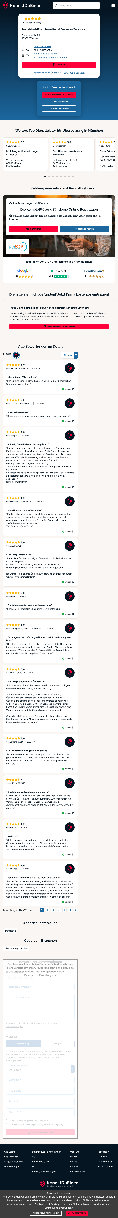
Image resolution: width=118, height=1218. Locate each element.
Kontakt (74, 1166)
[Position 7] (69, 176)
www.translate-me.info (45, 53)
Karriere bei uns (106, 1166)
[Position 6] (65, 176)
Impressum (103, 1151)
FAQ (34, 1166)
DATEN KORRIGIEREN (59, 108)
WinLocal (102, 1156)
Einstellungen (54, 1151)
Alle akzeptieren (77, 1213)
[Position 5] (61, 176)
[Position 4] (57, 176)
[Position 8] (73, 176)
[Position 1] (45, 176)
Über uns (74, 1151)
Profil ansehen (25, 166)
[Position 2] (49, 176)
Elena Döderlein (108, 151)
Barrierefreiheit (77, 1171)
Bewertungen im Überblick (47, 72)
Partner (74, 1161)
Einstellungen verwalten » (59, 1207)
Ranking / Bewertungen (44, 1171)
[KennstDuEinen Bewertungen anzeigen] (16, 355)
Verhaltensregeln (40, 1161)
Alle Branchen (11, 1156)
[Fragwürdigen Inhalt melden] (73, 389)
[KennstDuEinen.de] (22, 5)
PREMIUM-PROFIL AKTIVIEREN (59, 94)
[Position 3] (53, 176)
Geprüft (68, 389)
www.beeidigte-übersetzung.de (50, 57)
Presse (73, 1156)
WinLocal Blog (105, 1161)
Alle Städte (9, 1151)
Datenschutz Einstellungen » (40, 975)
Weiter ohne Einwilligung (46, 1213)
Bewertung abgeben (74, 72)
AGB (34, 1156)
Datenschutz (38, 1151)
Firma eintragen (12, 1166)
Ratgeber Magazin (13, 1161)
